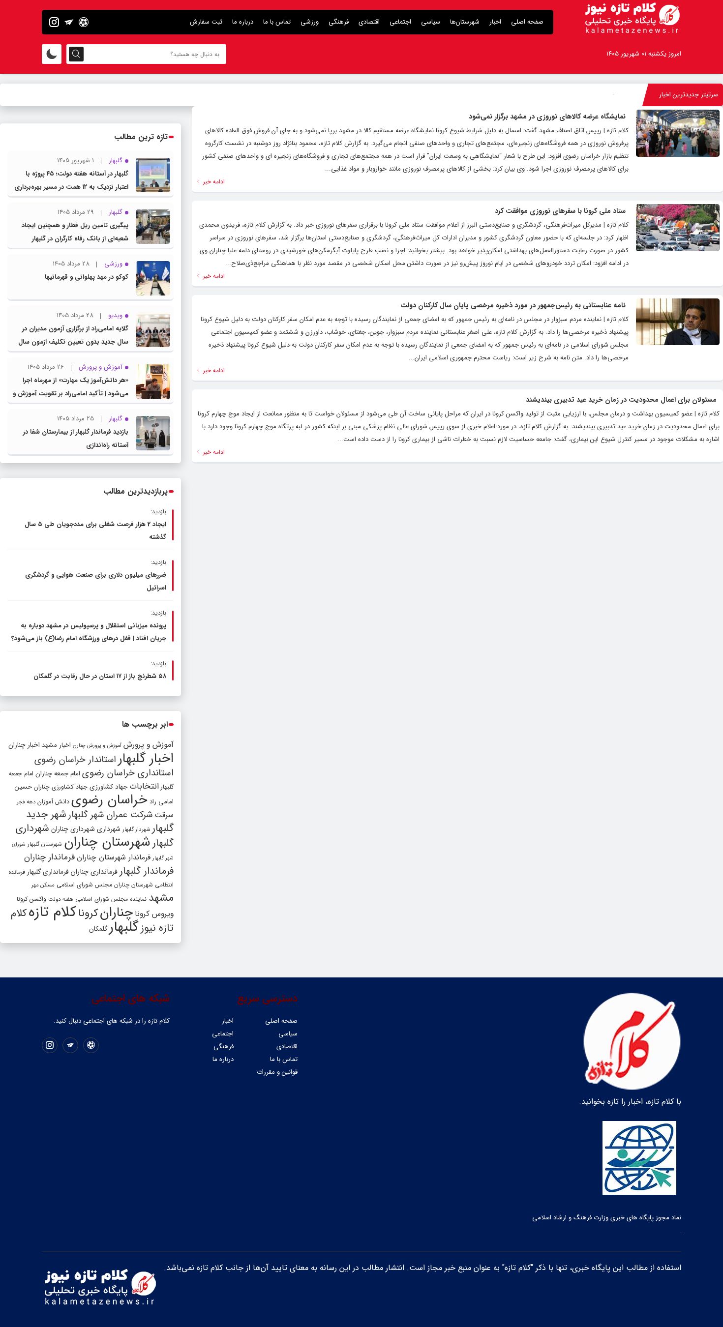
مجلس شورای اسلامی (84, 885)
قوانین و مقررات (277, 1072)
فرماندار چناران (49, 857)
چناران (116, 912)
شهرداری (108, 829)
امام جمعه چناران (57, 773)
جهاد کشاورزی (108, 787)
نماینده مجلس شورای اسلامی (111, 899)
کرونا (88, 913)
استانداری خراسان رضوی (128, 773)
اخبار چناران (24, 745)
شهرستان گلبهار (45, 844)
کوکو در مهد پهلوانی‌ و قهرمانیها (86, 277)
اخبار (495, 22)
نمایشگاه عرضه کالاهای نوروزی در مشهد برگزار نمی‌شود (547, 116)
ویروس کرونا (154, 914)
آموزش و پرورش (148, 744)
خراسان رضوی (109, 800)
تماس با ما (277, 22)
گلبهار (124, 927)
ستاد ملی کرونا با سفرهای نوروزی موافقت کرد (560, 211)
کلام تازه (52, 912)
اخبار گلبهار (146, 758)
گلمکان (98, 929)
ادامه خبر (213, 181)
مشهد (161, 897)
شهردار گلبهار (136, 829)
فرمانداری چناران (94, 871)
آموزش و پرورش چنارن (97, 745)
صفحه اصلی (527, 22)
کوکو (608, 94)
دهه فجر (26, 801)
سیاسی (430, 22)
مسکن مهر (43, 885)
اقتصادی (369, 22)
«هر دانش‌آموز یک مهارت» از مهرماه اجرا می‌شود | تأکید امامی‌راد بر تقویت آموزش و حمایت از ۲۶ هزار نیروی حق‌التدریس (70, 393)
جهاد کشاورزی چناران (61, 787)
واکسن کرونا (31, 899)
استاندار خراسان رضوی (75, 760)
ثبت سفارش (206, 22)
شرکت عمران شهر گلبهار (110, 815)
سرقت (164, 815)
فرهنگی (339, 22)
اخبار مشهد (56, 745)
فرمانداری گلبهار (47, 872)
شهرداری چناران (73, 829)
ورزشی (310, 22)
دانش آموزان (53, 802)
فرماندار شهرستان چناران (114, 857)
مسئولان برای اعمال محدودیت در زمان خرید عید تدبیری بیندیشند (621, 399)
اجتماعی (400, 22)
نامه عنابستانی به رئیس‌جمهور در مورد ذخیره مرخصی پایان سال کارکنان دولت (513, 305)
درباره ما (242, 22)
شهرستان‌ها (465, 22)
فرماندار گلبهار (147, 871)
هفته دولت (60, 899)
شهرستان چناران (107, 842)
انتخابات (144, 786)
